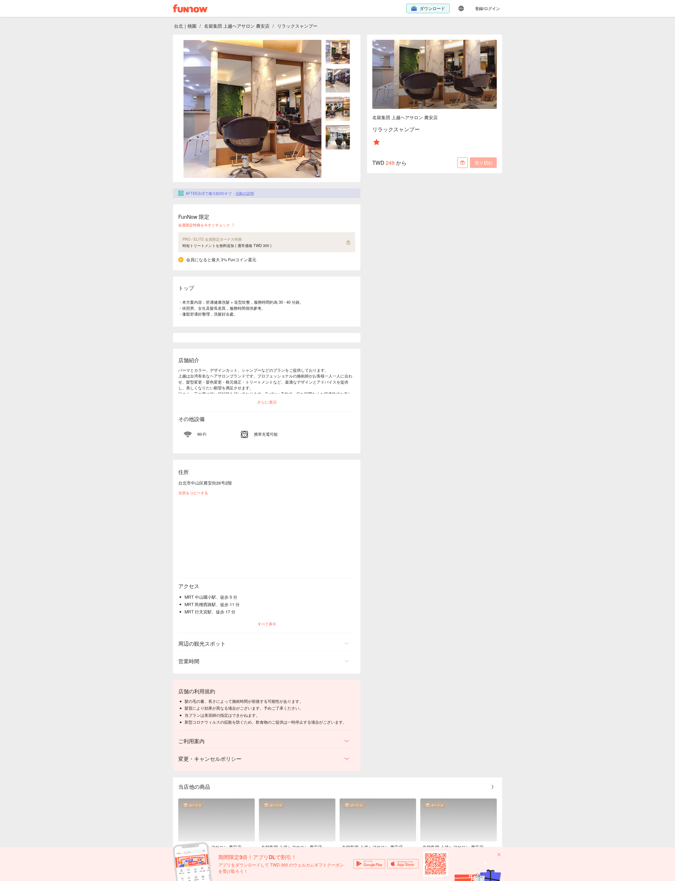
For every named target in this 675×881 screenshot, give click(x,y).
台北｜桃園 (185, 25)
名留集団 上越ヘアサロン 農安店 (236, 25)
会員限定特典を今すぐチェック (204, 224)
